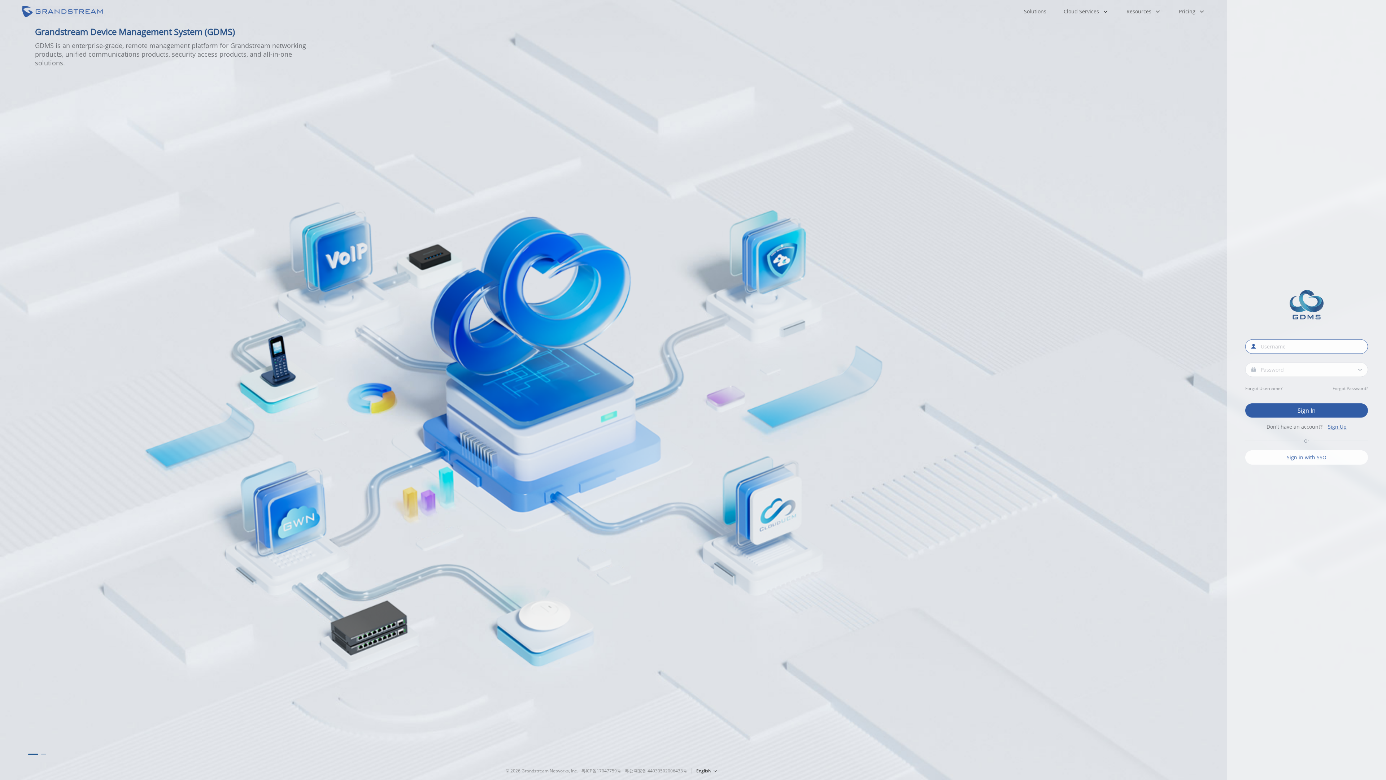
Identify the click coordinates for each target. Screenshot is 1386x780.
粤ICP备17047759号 (601, 771)
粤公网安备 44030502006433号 (656, 771)
